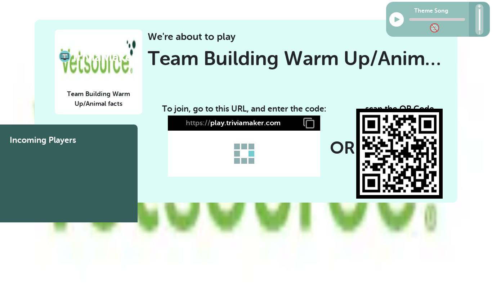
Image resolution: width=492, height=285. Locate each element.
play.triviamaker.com (233, 123)
